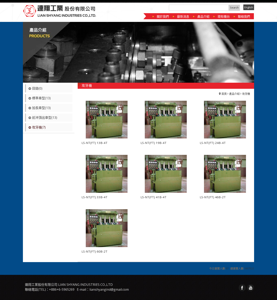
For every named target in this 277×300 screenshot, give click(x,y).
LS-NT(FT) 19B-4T (153, 143)
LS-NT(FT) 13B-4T (94, 143)
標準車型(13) (41, 98)
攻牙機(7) (39, 127)
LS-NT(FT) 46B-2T (213, 197)
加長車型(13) (41, 108)
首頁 (224, 93)
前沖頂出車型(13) (44, 117)
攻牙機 (246, 93)
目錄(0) (37, 88)
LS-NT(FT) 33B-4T (94, 197)
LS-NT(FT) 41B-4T (153, 197)
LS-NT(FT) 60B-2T (94, 251)
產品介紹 (234, 93)
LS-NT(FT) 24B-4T (213, 143)
